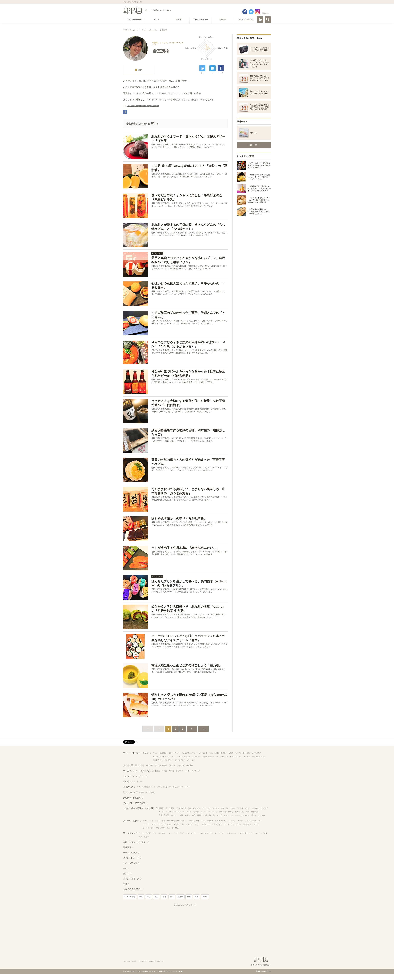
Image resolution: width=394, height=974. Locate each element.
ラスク (240, 821)
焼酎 (154, 833)
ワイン (141, 833)
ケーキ (145, 821)
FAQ (180, 971)
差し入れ (149, 765)
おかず (196, 812)
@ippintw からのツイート (185, 905)
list (202, 73)
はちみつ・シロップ (260, 808)
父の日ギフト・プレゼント (185, 760)
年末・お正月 (129, 792)
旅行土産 (180, 765)
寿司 (193, 815)
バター (248, 808)
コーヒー (258, 833)
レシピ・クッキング (192, 771)
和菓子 (197, 824)
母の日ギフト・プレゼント (163, 760)
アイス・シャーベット (232, 824)
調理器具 (127, 847)
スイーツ (140, 781)
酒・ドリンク (129, 833)
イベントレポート (131, 858)
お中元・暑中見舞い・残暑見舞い (248, 753)
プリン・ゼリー (207, 821)
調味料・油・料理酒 (166, 808)
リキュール (231, 833)
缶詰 (181, 815)
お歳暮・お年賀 (208, 756)
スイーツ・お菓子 (131, 821)
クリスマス (128, 787)
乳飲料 (146, 837)
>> (203, 729)
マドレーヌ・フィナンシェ (161, 824)
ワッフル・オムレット (253, 821)
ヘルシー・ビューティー (134, 776)
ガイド (126, 873)
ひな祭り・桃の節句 (132, 798)
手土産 (157, 771)
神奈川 (205, 897)
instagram (257, 11)
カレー (226, 815)
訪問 (142, 765)
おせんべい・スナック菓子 (212, 824)
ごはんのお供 (181, 808)
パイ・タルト (155, 821)
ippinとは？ (266, 13)
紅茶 (265, 833)
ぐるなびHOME (129, 971)
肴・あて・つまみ (258, 815)
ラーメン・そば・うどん (240, 815)
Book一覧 (142, 961)
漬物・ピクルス (194, 808)
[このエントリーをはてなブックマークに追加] (212, 68)
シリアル (215, 808)
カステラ (189, 824)
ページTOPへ (385, 967)
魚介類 (230, 812)
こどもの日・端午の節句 (134, 803)
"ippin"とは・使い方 (156, 961)
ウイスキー (162, 833)
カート (260, 19)
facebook (244, 11)
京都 (148, 897)
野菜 (247, 812)
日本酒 (148, 833)
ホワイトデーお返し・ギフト (255, 756)
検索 (268, 19)
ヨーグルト (206, 808)
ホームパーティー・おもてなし (137, 771)
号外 (125, 884)
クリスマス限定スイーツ (146, 787)
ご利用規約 (161, 971)
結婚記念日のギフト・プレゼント (194, 753)
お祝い (155, 753)
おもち (152, 792)
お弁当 (187, 815)
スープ (219, 815)
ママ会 (164, 771)
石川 (156, 897)
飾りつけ (179, 771)
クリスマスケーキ (164, 787)
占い (125, 868)
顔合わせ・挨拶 (161, 765)
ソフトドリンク (243, 833)
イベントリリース (131, 879)
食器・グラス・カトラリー (135, 842)
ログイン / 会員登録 (245, 19)
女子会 (171, 771)
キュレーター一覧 (130, 961)
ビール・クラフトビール (207, 833)
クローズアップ (130, 863)
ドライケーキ (179, 824)
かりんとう (247, 824)
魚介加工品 (239, 812)
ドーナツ (146, 824)
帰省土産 (172, 765)
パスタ (188, 812)
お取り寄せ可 (130, 897)
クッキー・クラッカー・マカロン (174, 821)
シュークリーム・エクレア (225, 821)
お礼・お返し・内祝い (217, 753)
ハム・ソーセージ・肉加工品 (215, 812)
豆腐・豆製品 (164, 815)
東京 (141, 897)
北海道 (180, 897)
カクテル (221, 833)
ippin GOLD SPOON (132, 889)
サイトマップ (172, 971)
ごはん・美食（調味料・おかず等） (139, 808)
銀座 (189, 897)
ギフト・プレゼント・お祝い (136, 753)
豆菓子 (256, 824)
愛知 (171, 897)
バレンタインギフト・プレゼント (229, 756)
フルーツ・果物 (173, 828)
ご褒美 (230, 753)
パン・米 (224, 808)
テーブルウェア (130, 853)
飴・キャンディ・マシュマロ (154, 828)
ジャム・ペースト (236, 808)
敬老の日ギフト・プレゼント (164, 756)
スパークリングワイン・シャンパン (182, 833)
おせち (141, 792)
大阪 (196, 897)
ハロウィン (128, 781)
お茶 (140, 837)
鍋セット (174, 815)
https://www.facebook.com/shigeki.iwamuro (143, 106)
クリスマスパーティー (181, 787)
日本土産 (189, 765)
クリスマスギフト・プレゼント (188, 756)
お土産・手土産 (130, 765)
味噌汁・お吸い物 (204, 815)
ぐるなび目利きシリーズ (146, 971)
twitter (251, 11)
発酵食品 (254, 812)
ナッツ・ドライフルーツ (175, 812)
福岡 (164, 897)
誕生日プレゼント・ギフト (170, 753)
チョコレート (194, 821)
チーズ (161, 812)
